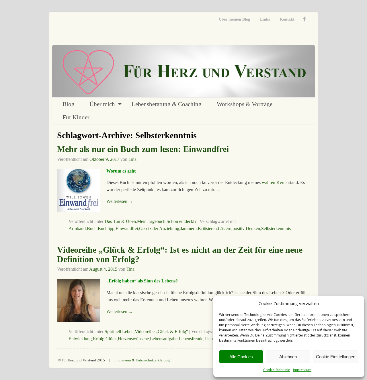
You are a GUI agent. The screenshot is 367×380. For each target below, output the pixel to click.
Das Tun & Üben (120, 221)
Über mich (102, 104)
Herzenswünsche (133, 338)
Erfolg (98, 338)
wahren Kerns (274, 182)
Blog (69, 104)
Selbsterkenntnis (276, 228)
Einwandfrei (127, 228)
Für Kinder (76, 117)
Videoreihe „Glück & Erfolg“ (161, 331)
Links (265, 19)
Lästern (224, 228)
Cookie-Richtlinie (276, 369)
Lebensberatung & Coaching (167, 104)
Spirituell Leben (119, 331)
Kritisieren (207, 228)
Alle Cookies (241, 356)
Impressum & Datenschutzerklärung (142, 360)
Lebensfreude (191, 338)
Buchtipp (106, 228)
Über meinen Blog (234, 19)
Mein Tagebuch (151, 221)
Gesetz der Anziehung (159, 228)
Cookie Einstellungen (335, 356)
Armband (77, 228)
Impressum (302, 369)
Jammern (188, 228)
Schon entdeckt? (181, 221)
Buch (92, 228)
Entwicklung (80, 338)
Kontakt (287, 19)
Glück (111, 338)
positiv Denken (246, 228)
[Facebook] (305, 19)
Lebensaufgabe (163, 338)
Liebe (209, 338)
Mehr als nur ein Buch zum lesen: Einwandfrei (143, 149)
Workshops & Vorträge (244, 104)
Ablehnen (288, 356)
